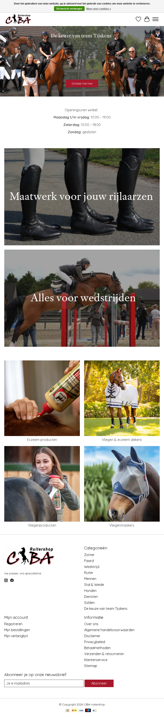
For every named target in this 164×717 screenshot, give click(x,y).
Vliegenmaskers (121, 525)
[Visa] (81, 711)
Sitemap (90, 666)
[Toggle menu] (155, 19)
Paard (89, 561)
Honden (90, 590)
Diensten (91, 596)
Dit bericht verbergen (69, 8)
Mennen (90, 579)
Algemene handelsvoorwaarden (109, 630)
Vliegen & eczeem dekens (122, 440)
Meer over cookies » (98, 8)
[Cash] (67, 711)
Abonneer (99, 683)
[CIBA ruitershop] (18, 19)
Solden (89, 602)
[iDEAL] (74, 711)
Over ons (91, 624)
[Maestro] (88, 711)
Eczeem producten (42, 440)
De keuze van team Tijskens (105, 608)
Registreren (13, 624)
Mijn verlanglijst (16, 636)
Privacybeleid (94, 642)
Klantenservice (95, 660)
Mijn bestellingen (17, 630)
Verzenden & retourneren (104, 654)
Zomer (89, 555)
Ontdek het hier (82, 83)
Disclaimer (92, 636)
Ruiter (88, 573)
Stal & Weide (94, 584)
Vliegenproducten (42, 525)
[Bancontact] (94, 711)
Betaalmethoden (97, 648)
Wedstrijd (91, 567)
